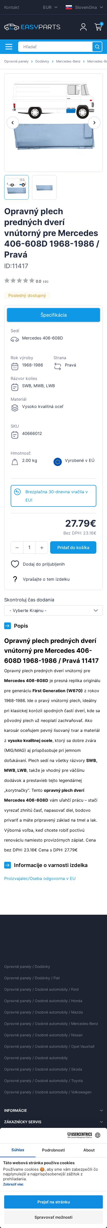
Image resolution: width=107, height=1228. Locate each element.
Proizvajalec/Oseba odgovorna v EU (40, 878)
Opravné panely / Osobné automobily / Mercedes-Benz (51, 1023)
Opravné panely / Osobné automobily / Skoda (43, 1069)
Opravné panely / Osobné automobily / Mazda (43, 1012)
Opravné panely (16, 61)
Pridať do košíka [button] (73, 547)
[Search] (97, 46)
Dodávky (42, 61)
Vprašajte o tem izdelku (46, 579)
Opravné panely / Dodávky (27, 966)
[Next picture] (94, 122)
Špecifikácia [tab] (54, 315)
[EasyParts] (32, 27)
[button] (17, 548)
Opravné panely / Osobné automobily (36, 1058)
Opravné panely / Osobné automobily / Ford (41, 989)
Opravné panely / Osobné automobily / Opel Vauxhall (49, 1046)
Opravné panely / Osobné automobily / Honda (43, 1000)
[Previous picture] (12, 122)
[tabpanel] (53, 404)
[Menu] (9, 46)
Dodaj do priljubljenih (44, 564)
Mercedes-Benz (68, 61)
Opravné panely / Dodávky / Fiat (32, 978)
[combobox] (53, 610)
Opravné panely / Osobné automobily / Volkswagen (47, 1092)
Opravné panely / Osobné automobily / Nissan (43, 1035)
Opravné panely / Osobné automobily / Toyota (43, 1080)
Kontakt (11, 7)
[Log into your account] (83, 27)
